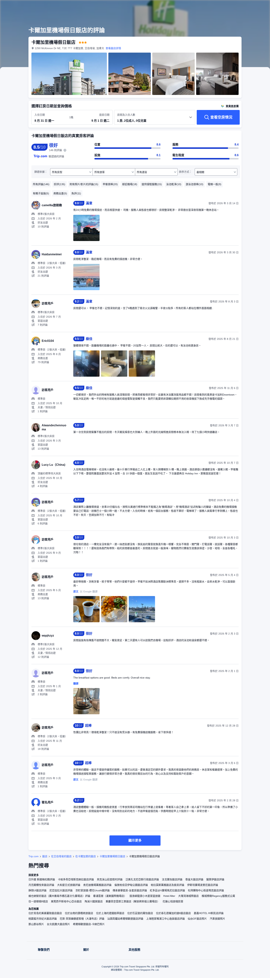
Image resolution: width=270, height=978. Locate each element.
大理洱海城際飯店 (188, 895)
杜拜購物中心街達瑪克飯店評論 (206, 890)
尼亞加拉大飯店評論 (61, 890)
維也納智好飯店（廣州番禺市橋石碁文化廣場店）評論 (59, 895)
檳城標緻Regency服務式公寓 (218, 895)
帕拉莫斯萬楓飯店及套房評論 (167, 884)
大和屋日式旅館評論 (68, 884)
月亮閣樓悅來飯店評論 (41, 884)
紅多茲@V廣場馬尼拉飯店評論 (167, 890)
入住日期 (40, 114)
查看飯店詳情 (113, 48)
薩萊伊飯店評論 (215, 879)
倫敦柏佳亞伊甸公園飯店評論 (131, 884)
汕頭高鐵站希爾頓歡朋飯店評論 (125, 918)
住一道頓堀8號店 (38, 901)
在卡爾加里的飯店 (85, 856)
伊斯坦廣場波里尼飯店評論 (202, 884)
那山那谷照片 (36, 924)
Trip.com (33, 856)
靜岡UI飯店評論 (37, 890)
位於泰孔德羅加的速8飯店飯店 (173, 913)
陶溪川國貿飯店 (94, 901)
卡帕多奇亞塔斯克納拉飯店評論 (76, 879)
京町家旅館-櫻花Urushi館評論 (92, 890)
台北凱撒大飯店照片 (58, 924)
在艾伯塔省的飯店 (61, 856)
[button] (245, 6)
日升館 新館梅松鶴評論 (41, 879)
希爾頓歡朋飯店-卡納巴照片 (89, 924)
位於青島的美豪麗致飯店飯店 (45, 913)
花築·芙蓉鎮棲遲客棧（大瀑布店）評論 (82, 918)
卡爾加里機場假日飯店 (112, 856)
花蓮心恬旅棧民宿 (173, 901)
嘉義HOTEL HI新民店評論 (209, 913)
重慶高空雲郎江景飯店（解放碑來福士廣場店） (133, 901)
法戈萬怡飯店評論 (172, 879)
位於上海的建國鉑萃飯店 (110, 913)
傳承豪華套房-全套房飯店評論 (130, 890)
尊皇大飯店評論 (194, 879)
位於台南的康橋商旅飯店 (79, 913)
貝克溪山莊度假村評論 (110, 879)
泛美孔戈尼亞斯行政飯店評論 (142, 879)
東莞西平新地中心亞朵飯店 (66, 901)
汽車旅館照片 (217, 918)
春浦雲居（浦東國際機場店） (110, 895)
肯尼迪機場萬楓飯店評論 (97, 884)
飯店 (44, 856)
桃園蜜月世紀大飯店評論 (42, 918)
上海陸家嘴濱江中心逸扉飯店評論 (165, 918)
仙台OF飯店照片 (197, 918)
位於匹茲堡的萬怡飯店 (140, 913)
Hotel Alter (169, 895)
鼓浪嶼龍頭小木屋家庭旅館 (144, 895)
